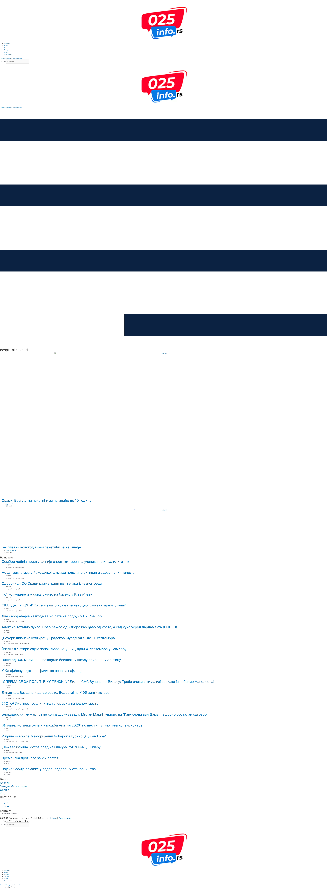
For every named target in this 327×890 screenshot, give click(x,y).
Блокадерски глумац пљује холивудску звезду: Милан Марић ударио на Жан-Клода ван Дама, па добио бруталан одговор (104, 714)
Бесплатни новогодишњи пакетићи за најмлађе (41, 547)
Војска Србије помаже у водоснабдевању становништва (49, 769)
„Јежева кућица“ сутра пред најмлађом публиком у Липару (51, 747)
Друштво (8, 504)
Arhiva (53, 818)
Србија (4, 790)
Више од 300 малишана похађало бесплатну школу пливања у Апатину (61, 660)
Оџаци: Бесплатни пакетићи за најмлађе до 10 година (46, 500)
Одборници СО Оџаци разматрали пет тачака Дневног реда (52, 583)
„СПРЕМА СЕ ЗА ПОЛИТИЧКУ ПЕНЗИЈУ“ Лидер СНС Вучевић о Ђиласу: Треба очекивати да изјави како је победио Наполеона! (108, 682)
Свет (3, 793)
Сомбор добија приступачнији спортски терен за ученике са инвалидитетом (65, 561)
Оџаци (14, 504)
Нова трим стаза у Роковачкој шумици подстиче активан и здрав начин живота (68, 572)
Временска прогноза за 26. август (30, 758)
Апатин (5, 782)
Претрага (3, 61)
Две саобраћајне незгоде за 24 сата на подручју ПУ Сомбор (52, 616)
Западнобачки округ (13, 786)
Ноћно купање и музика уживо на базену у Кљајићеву (47, 594)
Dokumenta (65, 818)
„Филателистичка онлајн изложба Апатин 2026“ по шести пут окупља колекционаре (72, 725)
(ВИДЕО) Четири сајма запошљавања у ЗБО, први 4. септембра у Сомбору (64, 649)
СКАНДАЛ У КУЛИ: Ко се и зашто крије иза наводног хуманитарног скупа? (64, 605)
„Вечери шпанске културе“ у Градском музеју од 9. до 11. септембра (58, 638)
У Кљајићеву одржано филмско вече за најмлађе (42, 671)
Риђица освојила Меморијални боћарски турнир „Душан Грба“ (54, 736)
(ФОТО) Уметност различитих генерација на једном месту (50, 703)
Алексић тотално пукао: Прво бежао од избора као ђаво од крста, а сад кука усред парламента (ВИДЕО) (89, 627)
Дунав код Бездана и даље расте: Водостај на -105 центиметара (56, 692)
